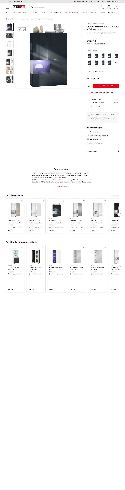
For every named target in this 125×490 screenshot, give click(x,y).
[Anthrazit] (90, 56)
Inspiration (84, 13)
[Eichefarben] (110, 56)
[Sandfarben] (96, 62)
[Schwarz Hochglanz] (110, 62)
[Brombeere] (103, 56)
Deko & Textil (27, 13)
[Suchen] (32, 7)
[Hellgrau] (90, 62)
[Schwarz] (103, 62)
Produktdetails (92, 151)
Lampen (49, 13)
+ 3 (116, 62)
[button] (10, 27)
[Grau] (116, 56)
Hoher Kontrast (111, 1)
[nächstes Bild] (119, 215)
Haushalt (42, 13)
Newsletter (111, 13)
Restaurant (103, 13)
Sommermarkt (93, 13)
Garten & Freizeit (16, 13)
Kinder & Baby (58, 13)
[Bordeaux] (96, 56)
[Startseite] (6, 19)
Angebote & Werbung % (71, 13)
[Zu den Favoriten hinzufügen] (89, 86)
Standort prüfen (96, 107)
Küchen (35, 13)
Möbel (7, 13)
